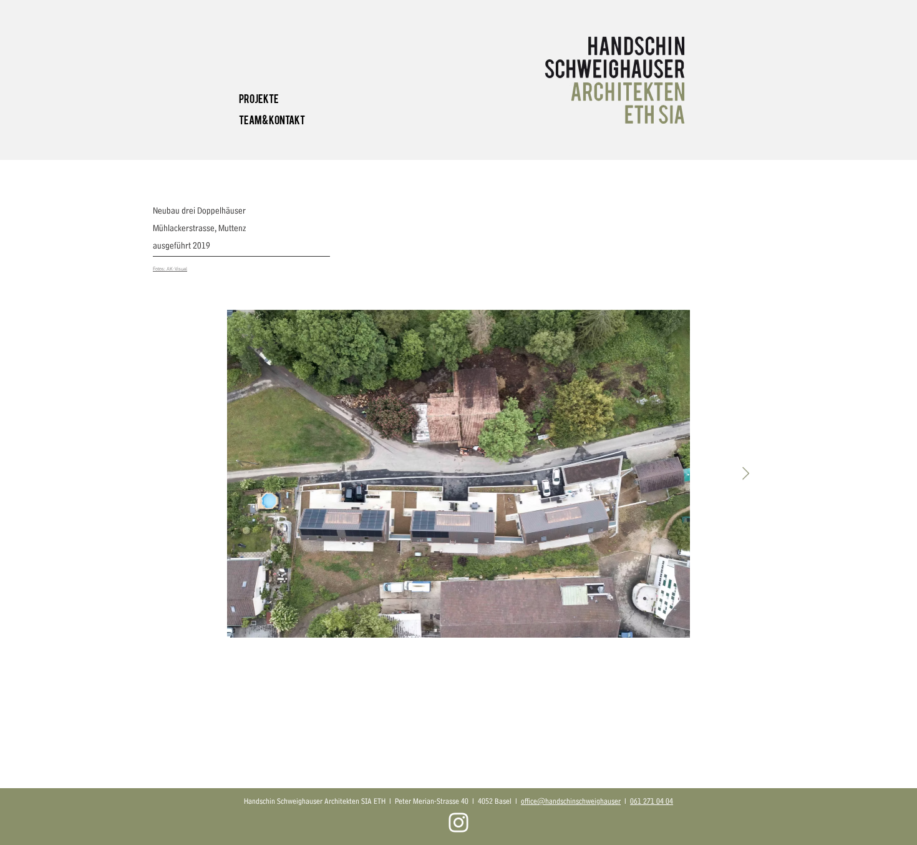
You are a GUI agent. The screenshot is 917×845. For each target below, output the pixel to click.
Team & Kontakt (272, 119)
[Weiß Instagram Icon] (458, 822)
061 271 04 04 (651, 801)
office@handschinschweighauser (571, 801)
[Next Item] (746, 473)
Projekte (259, 97)
